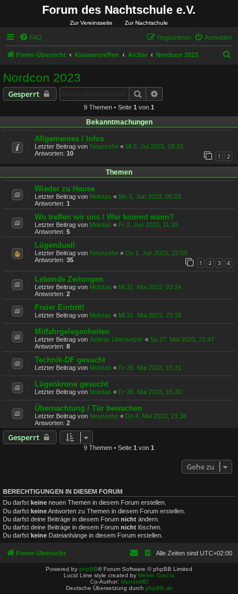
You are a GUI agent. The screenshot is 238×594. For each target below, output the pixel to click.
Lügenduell (55, 245)
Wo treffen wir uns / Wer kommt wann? (104, 217)
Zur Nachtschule (146, 23)
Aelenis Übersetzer (116, 339)
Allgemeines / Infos (69, 138)
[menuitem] (30, 37)
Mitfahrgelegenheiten (72, 331)
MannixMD (134, 581)
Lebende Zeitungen (69, 279)
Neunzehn (104, 146)
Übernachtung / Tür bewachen (88, 408)
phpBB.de (159, 588)
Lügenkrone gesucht (71, 384)
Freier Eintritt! (59, 307)
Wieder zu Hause (65, 188)
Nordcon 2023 (42, 77)
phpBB (88, 569)
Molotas (100, 196)
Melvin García (156, 575)
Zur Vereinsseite (91, 23)
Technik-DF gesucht (70, 359)
